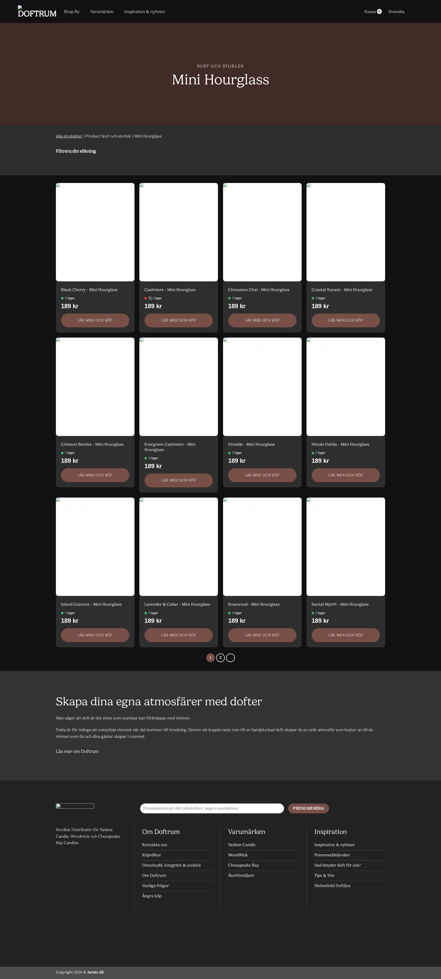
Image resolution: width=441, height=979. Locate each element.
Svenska (396, 11)
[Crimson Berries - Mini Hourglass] (95, 387)
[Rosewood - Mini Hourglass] (262, 547)
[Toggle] (379, 150)
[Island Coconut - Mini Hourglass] (95, 547)
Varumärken (102, 11)
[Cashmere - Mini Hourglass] (178, 232)
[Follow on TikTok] (379, 809)
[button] (421, 11)
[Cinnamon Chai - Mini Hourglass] (262, 232)
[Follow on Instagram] (369, 809)
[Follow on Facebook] (359, 809)
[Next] (230, 657)
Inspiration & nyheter (144, 11)
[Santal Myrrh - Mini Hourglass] (346, 547)
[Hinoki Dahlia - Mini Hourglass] (346, 387)
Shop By (72, 11)
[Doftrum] (37, 11)
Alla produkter (69, 136)
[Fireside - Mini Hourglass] (262, 387)
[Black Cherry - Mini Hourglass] (95, 232)
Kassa (372, 11)
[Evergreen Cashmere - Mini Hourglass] (178, 387)
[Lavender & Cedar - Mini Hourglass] (178, 547)
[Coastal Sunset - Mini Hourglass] (346, 232)
